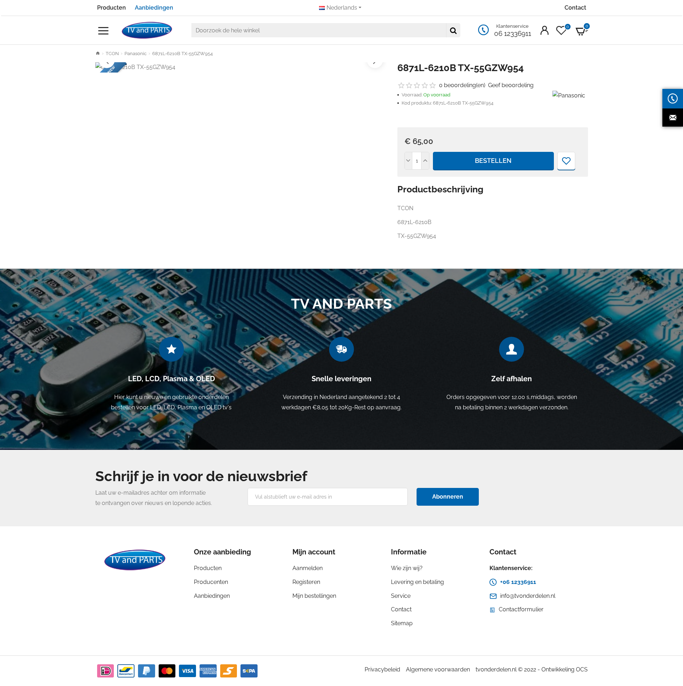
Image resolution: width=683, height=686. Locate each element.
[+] (425, 160)
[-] (409, 160)
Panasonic (136, 53)
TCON (112, 53)
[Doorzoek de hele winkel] (453, 30)
